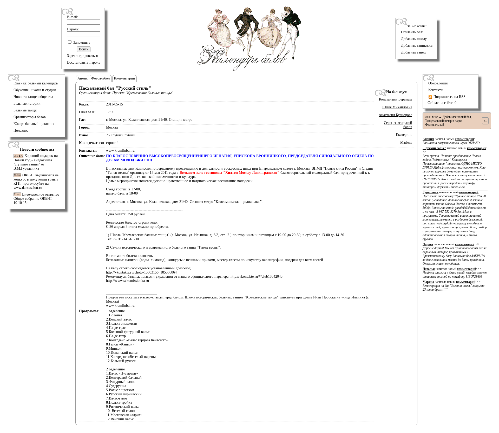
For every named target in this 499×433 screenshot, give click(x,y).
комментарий (464, 139)
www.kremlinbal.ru (120, 306)
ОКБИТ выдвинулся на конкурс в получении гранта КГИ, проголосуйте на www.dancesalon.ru (36, 181)
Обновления (438, 83)
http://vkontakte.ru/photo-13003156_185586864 (141, 272)
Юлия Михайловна (397, 107)
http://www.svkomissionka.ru (127, 281)
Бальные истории (27, 103)
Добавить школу (414, 39)
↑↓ (485, 121)
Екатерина (404, 135)
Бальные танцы (25, 110)
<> (455, 169)
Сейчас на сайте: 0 (442, 103)
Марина (428, 282)
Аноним (428, 139)
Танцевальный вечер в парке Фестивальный (443, 122)
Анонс (82, 78)
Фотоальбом (100, 78)
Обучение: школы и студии (35, 90)
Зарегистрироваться (82, 56)
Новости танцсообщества (33, 97)
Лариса (428, 244)
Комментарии (124, 78)
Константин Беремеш (395, 99)
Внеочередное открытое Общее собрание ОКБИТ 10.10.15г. (36, 198)
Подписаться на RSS (448, 97)
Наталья (429, 269)
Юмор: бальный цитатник (34, 124)
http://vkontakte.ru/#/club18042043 (257, 276)
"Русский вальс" (434, 148)
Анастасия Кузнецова (395, 115)
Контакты (435, 90)
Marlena (406, 142)
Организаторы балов (30, 117)
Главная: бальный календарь (36, 83)
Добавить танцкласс (416, 46)
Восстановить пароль (83, 62)
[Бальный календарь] (249, 70)
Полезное (21, 130)
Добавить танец (413, 52)
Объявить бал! (412, 32)
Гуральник (430, 192)
